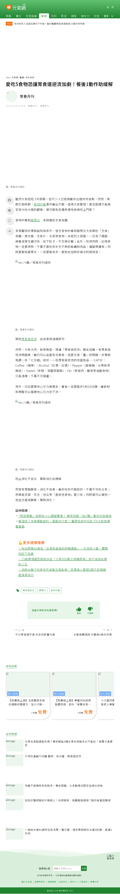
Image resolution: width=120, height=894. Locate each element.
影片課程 (13, 693)
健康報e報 (44, 868)
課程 (74, 16)
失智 (96, 16)
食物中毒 (40, 204)
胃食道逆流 (29, 339)
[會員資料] (108, 7)
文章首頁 (83, 882)
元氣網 (14, 77)
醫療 (44, 16)
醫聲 (106, 16)
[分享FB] (9, 200)
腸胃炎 (35, 220)
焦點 (8, 16)
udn (8, 77)
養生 (18, 16)
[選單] (112, 7)
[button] (112, 16)
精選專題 (52, 882)
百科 (54, 16)
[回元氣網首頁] (19, 7)
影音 (64, 16)
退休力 (85, 16)
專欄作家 (94, 882)
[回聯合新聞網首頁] (9, 7)
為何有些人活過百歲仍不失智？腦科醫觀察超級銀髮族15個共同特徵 (49, 23)
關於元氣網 (27, 882)
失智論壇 (31, 16)
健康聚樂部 (40, 882)
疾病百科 (63, 882)
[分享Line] (9, 210)
